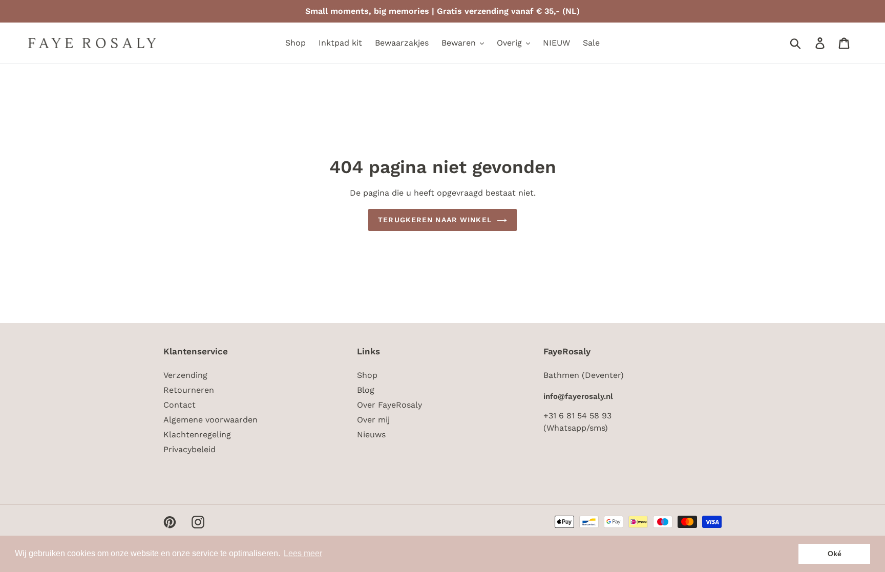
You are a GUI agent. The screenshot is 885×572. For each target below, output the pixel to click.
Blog (365, 390)
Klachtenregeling (197, 434)
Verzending (185, 375)
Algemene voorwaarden (210, 420)
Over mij (373, 420)
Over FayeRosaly (389, 405)
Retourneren (188, 390)
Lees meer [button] (303, 553)
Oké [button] (834, 553)
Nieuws (371, 434)
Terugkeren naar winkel (435, 220)
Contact (179, 405)
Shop (367, 375)
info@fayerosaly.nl (578, 396)
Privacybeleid (189, 449)
